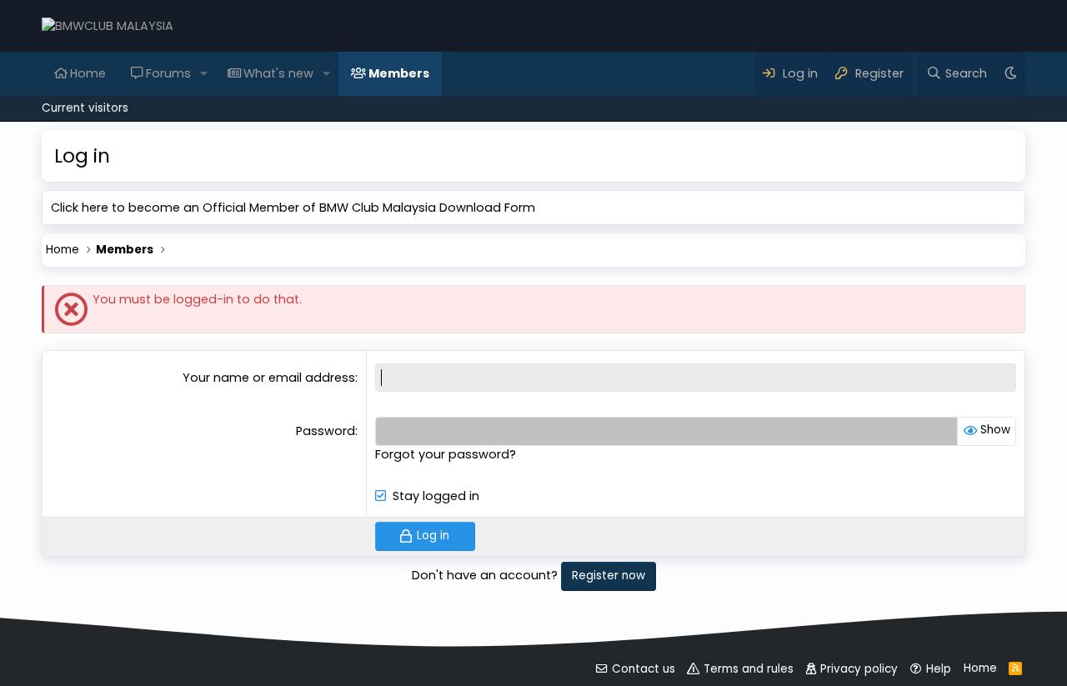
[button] (204, 73)
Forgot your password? (445, 454)
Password (325, 431)
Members (398, 73)
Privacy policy (859, 669)
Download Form (487, 207)
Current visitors (85, 108)
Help (938, 669)
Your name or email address (269, 377)
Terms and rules (749, 669)
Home (88, 73)
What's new (278, 73)
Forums (168, 73)
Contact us (643, 669)
